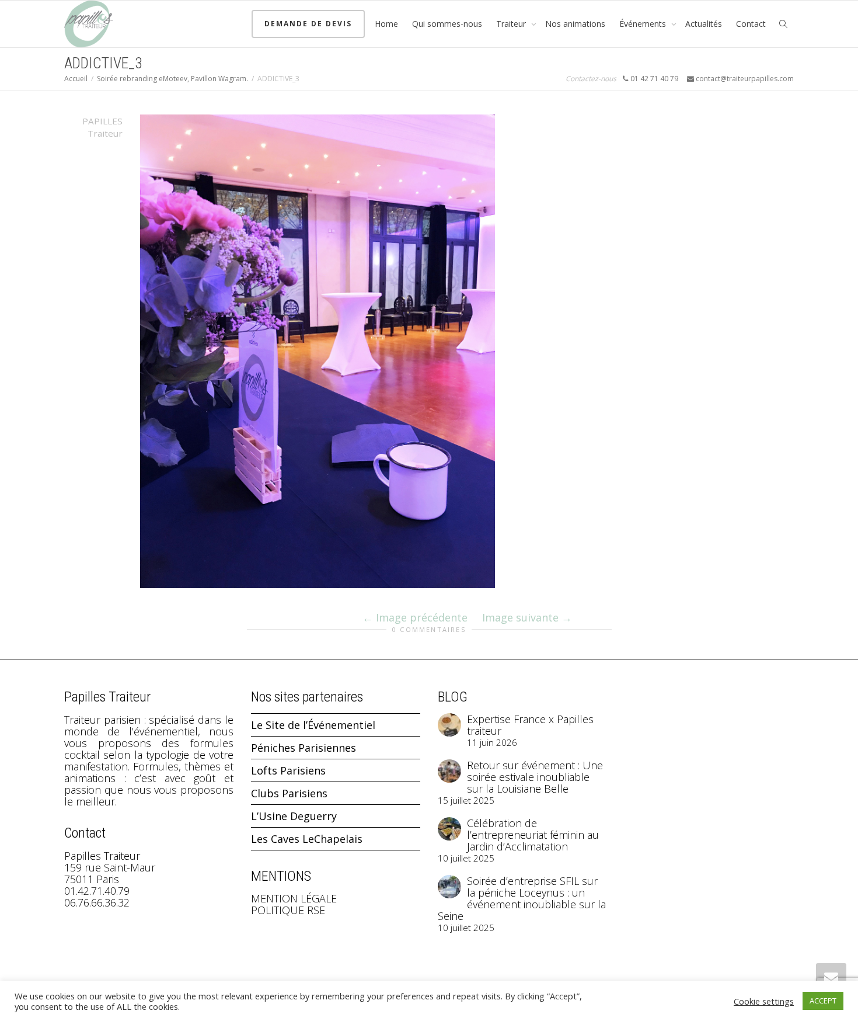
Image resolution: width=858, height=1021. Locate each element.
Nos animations (575, 23)
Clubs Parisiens (289, 793)
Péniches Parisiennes (303, 748)
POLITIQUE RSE (288, 910)
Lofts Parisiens (288, 770)
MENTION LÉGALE (294, 898)
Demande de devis (308, 24)
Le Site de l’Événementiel (313, 725)
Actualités (703, 23)
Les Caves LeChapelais (306, 839)
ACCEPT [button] (823, 1000)
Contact (751, 23)
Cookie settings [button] (764, 1001)
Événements (643, 23)
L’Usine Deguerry (294, 816)
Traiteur (512, 23)
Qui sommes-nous (447, 23)
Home (386, 23)
